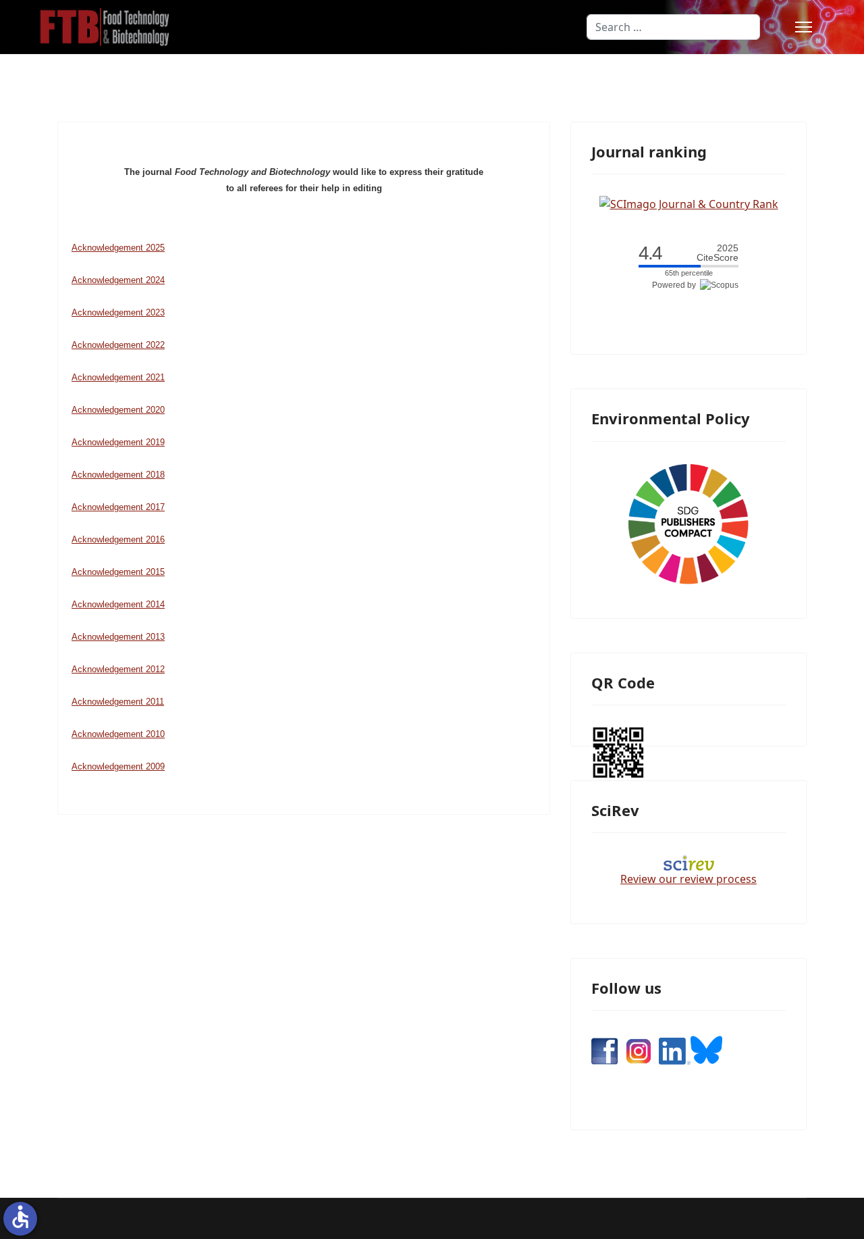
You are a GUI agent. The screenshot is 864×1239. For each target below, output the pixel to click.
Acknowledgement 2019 (118, 442)
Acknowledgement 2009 (118, 766)
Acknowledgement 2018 (118, 475)
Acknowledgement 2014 (118, 604)
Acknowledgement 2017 (118, 507)
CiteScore (717, 253)
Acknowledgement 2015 (118, 572)
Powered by (676, 285)
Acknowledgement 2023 (118, 312)
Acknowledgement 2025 (118, 248)
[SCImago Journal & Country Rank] (688, 202)
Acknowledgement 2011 (118, 702)
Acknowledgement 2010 (118, 734)
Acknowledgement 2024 (118, 280)
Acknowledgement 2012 (118, 669)
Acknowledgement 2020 (118, 410)
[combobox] (673, 27)
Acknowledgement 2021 (118, 377)
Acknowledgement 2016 (118, 539)
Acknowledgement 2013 (118, 637)
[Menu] (803, 27)
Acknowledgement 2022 (118, 345)
